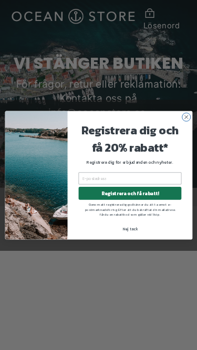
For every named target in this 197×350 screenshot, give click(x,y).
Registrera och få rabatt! (129, 193)
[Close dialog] (186, 117)
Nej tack (129, 228)
